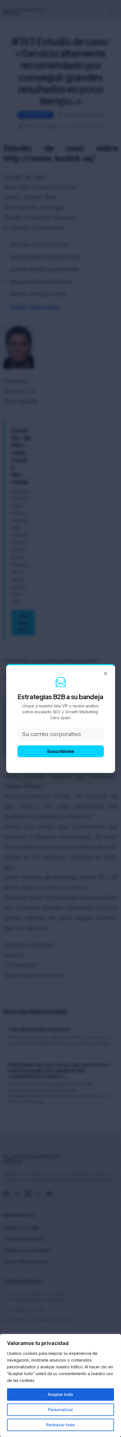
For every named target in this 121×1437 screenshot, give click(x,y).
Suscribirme (60, 751)
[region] (60, 1385)
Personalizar (60, 1409)
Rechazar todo (60, 1424)
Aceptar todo (60, 1394)
